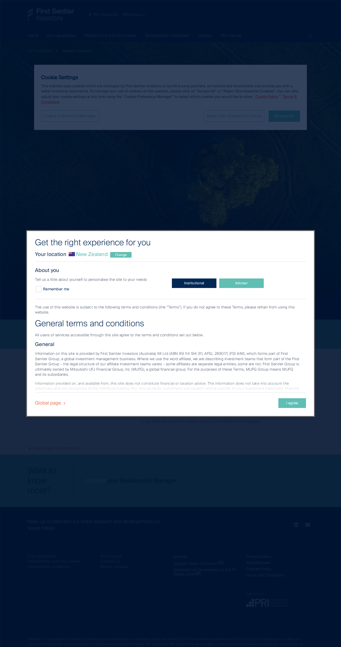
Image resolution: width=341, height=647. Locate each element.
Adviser (241, 283)
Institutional (194, 283)
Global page (48, 403)
